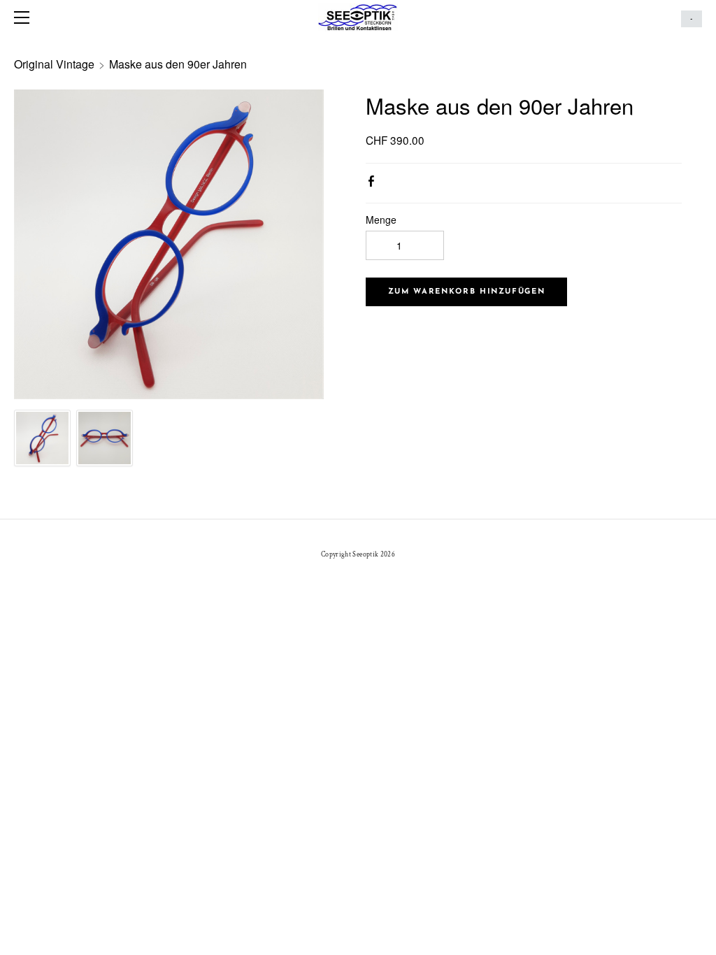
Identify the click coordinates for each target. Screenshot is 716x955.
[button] (467, 292)
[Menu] (24, 17)
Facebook (374, 183)
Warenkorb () (691, 19)
